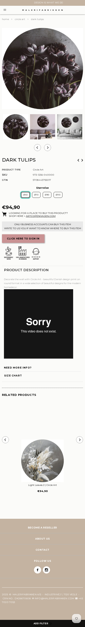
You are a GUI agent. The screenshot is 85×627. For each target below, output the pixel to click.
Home (5, 19)
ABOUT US (42, 538)
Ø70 (36, 194)
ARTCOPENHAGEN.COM (41, 215)
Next (4, 3)
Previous (78, 160)
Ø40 (25, 194)
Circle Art (20, 19)
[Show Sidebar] (42, 623)
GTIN (5, 180)
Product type (11, 169)
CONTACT (42, 549)
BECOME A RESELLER (42, 527)
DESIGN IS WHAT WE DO (42, 2)
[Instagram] (46, 569)
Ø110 (58, 194)
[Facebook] (37, 569)
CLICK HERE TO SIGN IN (23, 238)
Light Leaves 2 (42, 484)
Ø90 (47, 194)
